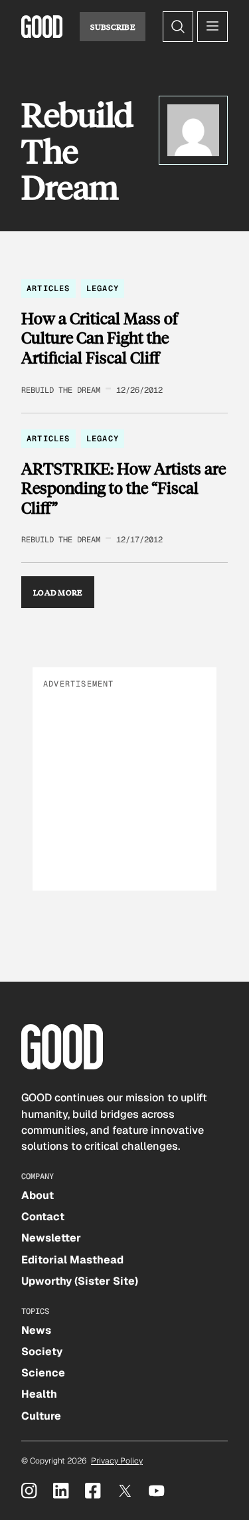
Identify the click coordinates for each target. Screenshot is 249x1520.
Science (43, 1373)
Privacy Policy (117, 1461)
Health (39, 1394)
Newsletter (51, 1238)
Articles (48, 288)
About (37, 1195)
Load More (57, 592)
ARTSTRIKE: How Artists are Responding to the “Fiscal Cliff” (123, 488)
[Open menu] (212, 26)
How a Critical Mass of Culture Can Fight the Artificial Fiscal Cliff (99, 338)
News (36, 1330)
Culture (41, 1416)
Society (41, 1351)
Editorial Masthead (72, 1260)
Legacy (102, 288)
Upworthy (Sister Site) (79, 1281)
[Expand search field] (178, 26)
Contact (42, 1217)
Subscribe (112, 26)
